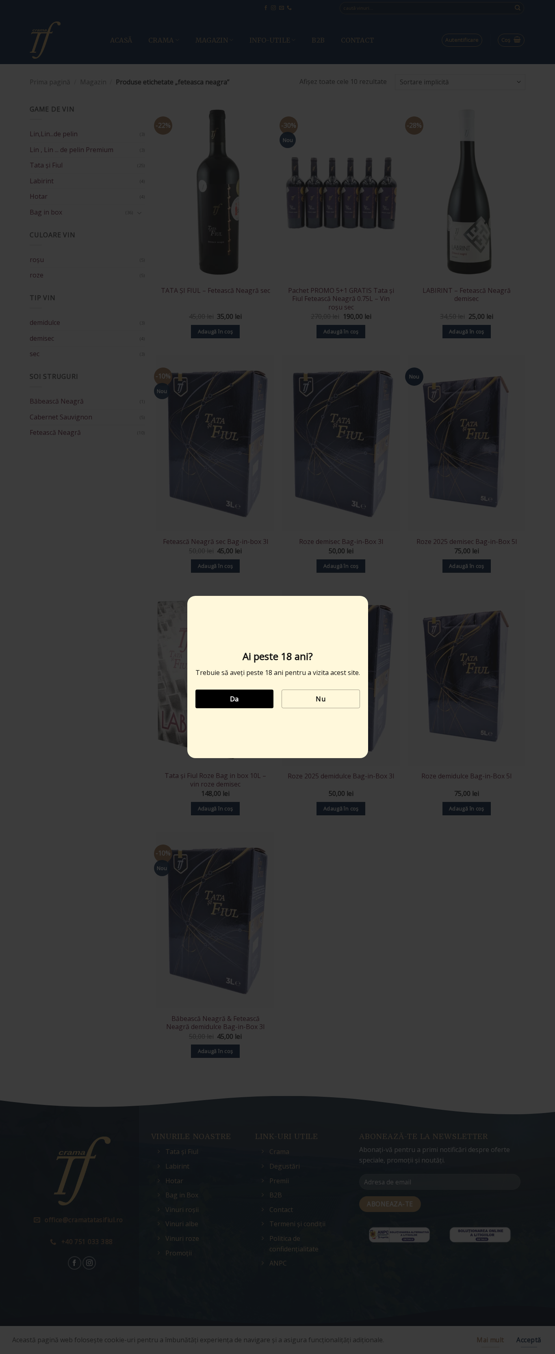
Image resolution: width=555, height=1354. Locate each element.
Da (234, 698)
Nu (320, 698)
